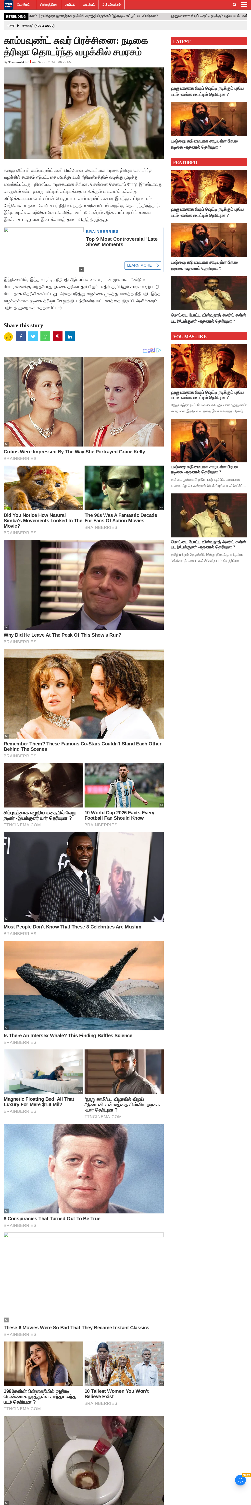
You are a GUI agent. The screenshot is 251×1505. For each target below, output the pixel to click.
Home (11, 26)
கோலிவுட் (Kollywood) (39, 26)
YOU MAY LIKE (189, 336)
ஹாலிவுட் (89, 4)
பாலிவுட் (70, 4)
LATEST (181, 41)
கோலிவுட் (23, 4)
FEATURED (185, 162)
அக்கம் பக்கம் (111, 4)
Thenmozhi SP (18, 62)
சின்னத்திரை (48, 4)
